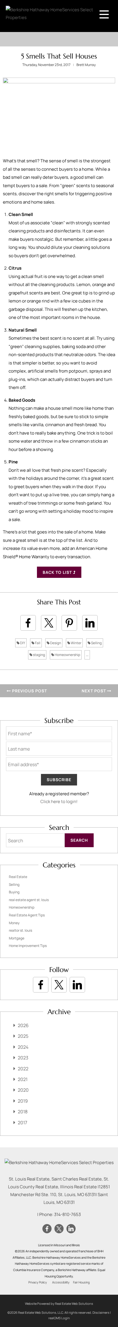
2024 (23, 1047)
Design (55, 642)
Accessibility (61, 1282)
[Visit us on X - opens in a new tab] (59, 985)
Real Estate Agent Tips (27, 915)
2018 (22, 1111)
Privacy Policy (37, 1282)
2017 (22, 1122)
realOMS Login (59, 1318)
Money (14, 922)
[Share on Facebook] (28, 623)
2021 (22, 1079)
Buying (14, 892)
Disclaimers (101, 1312)
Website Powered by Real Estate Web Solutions (59, 1303)
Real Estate (18, 876)
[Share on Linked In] (90, 623)
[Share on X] (48, 623)
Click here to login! (59, 801)
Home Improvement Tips (28, 945)
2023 (23, 1058)
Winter (75, 642)
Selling (96, 642)
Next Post (94, 690)
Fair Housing (81, 1282)
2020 (23, 1090)
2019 (23, 1101)
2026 (23, 1025)
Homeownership (67, 654)
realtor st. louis (20, 930)
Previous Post (29, 690)
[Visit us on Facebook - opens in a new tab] (40, 985)
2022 (23, 1068)
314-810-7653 (67, 1214)
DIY (22, 642)
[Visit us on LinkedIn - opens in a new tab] (77, 985)
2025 (23, 1036)
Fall (37, 642)
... (87, 654)
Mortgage (16, 938)
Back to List (58, 572)
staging (38, 654)
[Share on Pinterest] (69, 623)
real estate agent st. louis (29, 899)
